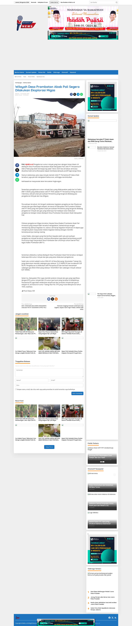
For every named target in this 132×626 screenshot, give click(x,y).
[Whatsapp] (81, 94)
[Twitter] (52, 299)
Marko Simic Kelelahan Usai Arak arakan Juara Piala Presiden (104, 603)
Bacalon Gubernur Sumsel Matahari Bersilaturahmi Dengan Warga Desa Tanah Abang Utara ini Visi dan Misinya (106, 148)
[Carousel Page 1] (101, 461)
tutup (38, 620)
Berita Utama (18, 95)
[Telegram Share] (78, 94)
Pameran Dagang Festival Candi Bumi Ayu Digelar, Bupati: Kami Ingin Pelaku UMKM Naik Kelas (68, 306)
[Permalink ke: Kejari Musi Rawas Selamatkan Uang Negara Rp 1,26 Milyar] (49, 324)
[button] (116, 2)
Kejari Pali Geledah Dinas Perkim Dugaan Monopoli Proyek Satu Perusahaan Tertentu (72, 352)
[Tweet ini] (74, 94)
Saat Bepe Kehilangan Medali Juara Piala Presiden (102, 592)
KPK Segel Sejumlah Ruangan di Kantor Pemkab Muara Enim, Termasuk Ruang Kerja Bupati (72, 332)
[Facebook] (48, 299)
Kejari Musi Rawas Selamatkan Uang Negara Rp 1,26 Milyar (48, 332)
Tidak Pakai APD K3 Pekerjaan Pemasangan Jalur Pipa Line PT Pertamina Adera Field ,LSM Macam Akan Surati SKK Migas (25, 332)
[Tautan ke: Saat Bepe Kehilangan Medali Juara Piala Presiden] (102, 580)
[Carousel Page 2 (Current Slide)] (103, 461)
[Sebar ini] (71, 94)
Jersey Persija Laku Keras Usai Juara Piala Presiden (103, 598)
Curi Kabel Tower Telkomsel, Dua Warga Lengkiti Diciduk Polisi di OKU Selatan (25, 352)
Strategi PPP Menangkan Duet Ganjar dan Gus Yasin (100, 456)
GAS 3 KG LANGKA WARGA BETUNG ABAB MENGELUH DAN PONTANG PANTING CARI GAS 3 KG (49, 352)
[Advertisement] (66, 55)
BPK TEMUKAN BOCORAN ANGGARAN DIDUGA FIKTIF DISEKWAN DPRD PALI (34, 305)
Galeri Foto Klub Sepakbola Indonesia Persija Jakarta (103, 609)
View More (49, 447)
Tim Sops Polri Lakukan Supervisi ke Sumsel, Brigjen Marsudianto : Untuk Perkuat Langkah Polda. (106, 294)
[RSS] (56, 299)
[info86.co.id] (28, 23)
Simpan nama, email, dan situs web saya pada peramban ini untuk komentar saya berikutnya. (46, 389)
